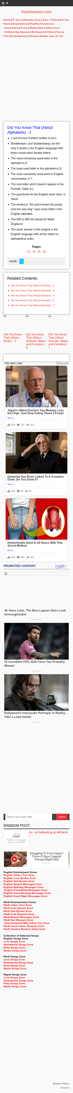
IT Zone (17, 19)
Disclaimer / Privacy (60, 1084)
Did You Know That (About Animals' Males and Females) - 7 (58, 341)
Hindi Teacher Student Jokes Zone (24, 929)
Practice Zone (32, 19)
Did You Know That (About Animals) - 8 (32, 290)
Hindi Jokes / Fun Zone (18, 905)
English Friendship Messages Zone (25, 890)
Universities (11, 27)
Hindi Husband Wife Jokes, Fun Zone (26, 923)
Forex (24, 27)
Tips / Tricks (50, 19)
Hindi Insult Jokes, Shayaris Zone (24, 926)
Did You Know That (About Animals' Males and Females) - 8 (36, 341)
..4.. (44, 251)
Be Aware (37, 31)
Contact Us (64, 1088)
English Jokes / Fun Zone (19, 875)
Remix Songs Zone (15, 950)
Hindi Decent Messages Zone (21, 917)
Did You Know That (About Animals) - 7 (32, 305)
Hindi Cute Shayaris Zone (19, 914)
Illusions (52, 27)
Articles (49, 31)
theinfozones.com (36, 12)
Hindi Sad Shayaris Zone (18, 920)
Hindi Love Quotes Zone (18, 908)
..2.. (34, 251)
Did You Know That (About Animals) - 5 (32, 300)
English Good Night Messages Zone (25, 896)
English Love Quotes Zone (20, 878)
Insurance (46, 23)
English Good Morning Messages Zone (27, 893)
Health (34, 23)
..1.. (29, 251)
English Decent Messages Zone (23, 884)
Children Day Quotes (16, 31)
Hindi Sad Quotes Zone (18, 911)
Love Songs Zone (14, 941)
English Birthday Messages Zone (24, 887)
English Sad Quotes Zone (19, 881)
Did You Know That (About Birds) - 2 (13, 338)
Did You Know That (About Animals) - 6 (32, 285)
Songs (34, 36)
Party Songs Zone (14, 947)
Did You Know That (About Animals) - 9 (32, 295)
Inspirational (20, 23)
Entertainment (19, 36)
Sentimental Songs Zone (18, 944)
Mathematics (37, 27)
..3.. (39, 251)
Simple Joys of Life (51, 36)
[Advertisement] (36, 85)
